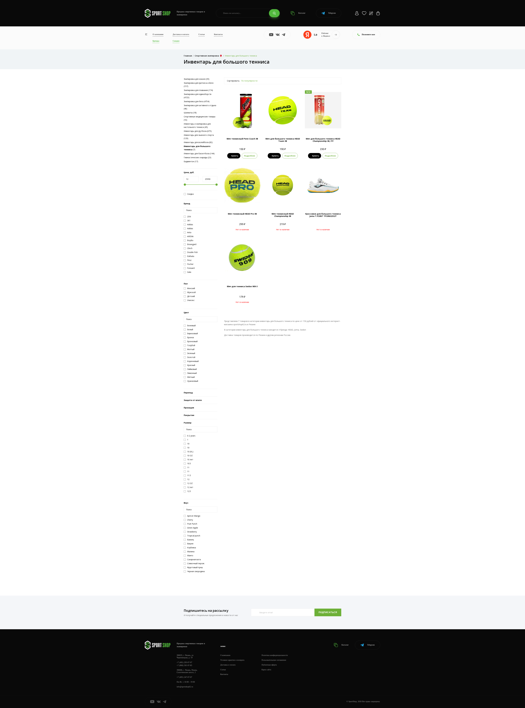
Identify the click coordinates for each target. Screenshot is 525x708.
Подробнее (249, 156)
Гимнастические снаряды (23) (197, 157)
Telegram (332, 13)
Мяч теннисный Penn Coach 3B (242, 138)
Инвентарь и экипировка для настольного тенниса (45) (197, 125)
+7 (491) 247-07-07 (184, 677)
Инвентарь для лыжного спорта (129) (199, 137)
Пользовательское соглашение (274, 660)
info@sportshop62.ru (185, 687)
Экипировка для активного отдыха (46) (200, 107)
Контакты (218, 34)
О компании (158, 34)
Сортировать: (233, 80)
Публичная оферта (269, 665)
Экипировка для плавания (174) (198, 90)
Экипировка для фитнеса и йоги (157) (198, 85)
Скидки (176, 41)
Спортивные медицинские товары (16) (199, 118)
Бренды (156, 41)
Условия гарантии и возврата (232, 660)
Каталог (301, 13)
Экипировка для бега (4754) (196, 101)
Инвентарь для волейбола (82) (198, 142)
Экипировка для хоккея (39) (196, 79)
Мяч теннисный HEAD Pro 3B (242, 213)
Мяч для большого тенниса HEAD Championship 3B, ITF (323, 139)
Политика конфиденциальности (275, 655)
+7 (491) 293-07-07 (184, 662)
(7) (197, 148)
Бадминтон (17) (191, 161)
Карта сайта (266, 670)
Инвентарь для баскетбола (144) (199, 153)
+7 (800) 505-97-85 (184, 665)
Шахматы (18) (190, 112)
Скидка (190, 194)
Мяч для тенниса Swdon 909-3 (242, 286)
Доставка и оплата (181, 34)
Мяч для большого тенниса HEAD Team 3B (283, 139)
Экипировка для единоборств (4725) (197, 96)
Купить (234, 156)
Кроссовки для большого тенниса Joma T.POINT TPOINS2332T (323, 214)
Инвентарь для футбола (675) (198, 131)
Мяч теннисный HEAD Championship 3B (283, 214)
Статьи (201, 34)
